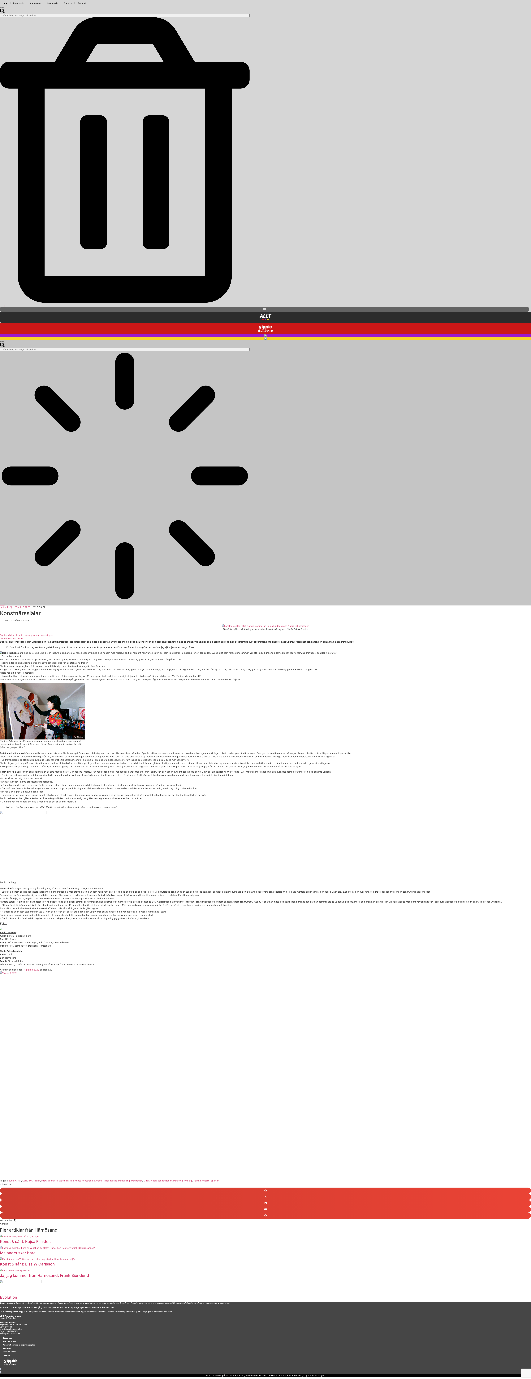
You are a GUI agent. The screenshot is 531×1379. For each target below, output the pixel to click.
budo (11, 1180)
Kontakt (81, 3)
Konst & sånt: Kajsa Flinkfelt (25, 1241)
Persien (177, 1180)
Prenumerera (9, 1352)
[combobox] (125, 15)
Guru (24, 1180)
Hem (5, 3)
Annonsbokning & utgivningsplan (19, 1345)
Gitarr (18, 1180)
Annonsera (35, 3)
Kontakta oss (9, 1341)
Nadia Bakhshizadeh (161, 1180)
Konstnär (86, 1180)
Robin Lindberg (201, 1180)
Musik (147, 1180)
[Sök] (2, 306)
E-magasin (18, 3)
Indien (37, 1180)
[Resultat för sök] (125, 476)
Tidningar (8, 1348)
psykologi (187, 1180)
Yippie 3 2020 (31, 969)
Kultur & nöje (6, 607)
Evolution (8, 1297)
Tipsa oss (7, 1338)
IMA (31, 1180)
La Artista (97, 1180)
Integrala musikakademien (55, 1180)
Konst (78, 1180)
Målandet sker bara (18, 1253)
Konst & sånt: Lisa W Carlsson (27, 1264)
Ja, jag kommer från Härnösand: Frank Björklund (44, 1275)
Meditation (136, 1180)
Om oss (68, 3)
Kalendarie (52, 3)
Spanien (215, 1180)
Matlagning (124, 1180)
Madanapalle (110, 1180)
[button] (264, 309)
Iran (72, 1180)
